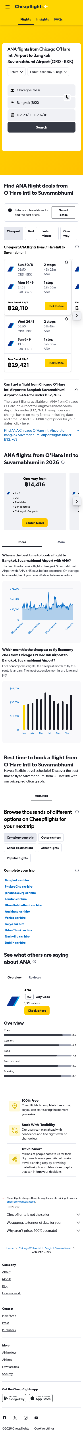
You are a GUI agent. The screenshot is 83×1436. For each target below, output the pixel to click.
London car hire (16, 899)
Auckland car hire (17, 911)
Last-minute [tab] (47, 233)
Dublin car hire (15, 942)
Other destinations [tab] (20, 848)
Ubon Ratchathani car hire (23, 905)
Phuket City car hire (19, 886)
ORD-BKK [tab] (41, 796)
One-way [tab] (66, 233)
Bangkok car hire (17, 880)
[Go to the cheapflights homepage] (31, 7)
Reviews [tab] (35, 977)
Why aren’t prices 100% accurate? (32, 1230)
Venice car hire (15, 917)
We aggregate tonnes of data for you (34, 1222)
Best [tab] (31, 231)
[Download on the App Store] (41, 1398)
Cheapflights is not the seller (28, 1214)
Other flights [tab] (50, 848)
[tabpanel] (41, 649)
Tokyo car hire (14, 924)
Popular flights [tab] (17, 858)
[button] (7, 7)
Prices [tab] (22, 542)
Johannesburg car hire (20, 893)
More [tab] (61, 542)
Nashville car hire (17, 936)
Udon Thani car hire (18, 930)
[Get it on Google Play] (14, 1398)
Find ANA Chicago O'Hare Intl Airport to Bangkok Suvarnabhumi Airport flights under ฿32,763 (37, 434)
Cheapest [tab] (13, 231)
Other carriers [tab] (51, 837)
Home (10, 1248)
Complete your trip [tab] (20, 837)
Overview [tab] (15, 977)
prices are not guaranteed (21, 1201)
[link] (35, 522)
